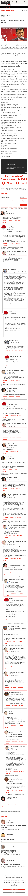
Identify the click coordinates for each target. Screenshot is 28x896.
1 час (10, 201)
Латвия (5, 188)
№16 (9, 525)
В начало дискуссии (14, 811)
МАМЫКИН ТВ (22, 190)
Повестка (7, 7)
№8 (8, 423)
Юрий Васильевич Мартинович (15, 479)
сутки (25, 201)
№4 (7, 370)
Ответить (4, 222)
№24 (10, 712)
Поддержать (10, 220)
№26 (11, 746)
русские (9, 188)
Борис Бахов (11, 227)
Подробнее (13, 892)
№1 (6, 211)
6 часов (20, 201)
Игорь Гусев (16, 190)
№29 (10, 778)
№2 (7, 226)
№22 (10, 648)
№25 (10, 731)
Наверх (3, 811)
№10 (8, 494)
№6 (7, 388)
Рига (2, 188)
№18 (9, 564)
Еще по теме (4, 193)
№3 (8, 251)
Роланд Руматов (3, 49)
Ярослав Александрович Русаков (17, 271)
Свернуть (4, 220)
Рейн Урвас (25, 48)
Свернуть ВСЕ (23, 197)
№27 (10, 598)
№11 (9, 269)
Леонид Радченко (20, 47)
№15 (8, 443)
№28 (10, 692)
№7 (8, 403)
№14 (11, 356)
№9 (7, 477)
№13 (10, 340)
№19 (10, 579)
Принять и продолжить (14, 889)
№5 (6, 457)
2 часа (15, 201)
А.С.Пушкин (20, 188)
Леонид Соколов (4, 47)
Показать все (4, 201)
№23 (10, 672)
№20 (7, 797)
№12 (10, 311)
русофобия (14, 188)
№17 (8, 541)
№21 (9, 626)
